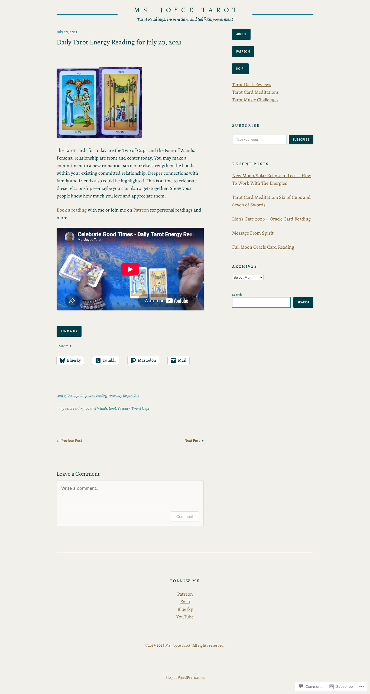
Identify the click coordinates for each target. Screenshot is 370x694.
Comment (184, 516)
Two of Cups (140, 408)
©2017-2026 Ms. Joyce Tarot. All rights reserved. (185, 645)
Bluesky (185, 609)
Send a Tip (69, 331)
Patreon (141, 210)
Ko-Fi (240, 68)
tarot (112, 408)
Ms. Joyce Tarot (186, 10)
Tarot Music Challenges (255, 99)
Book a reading (72, 210)
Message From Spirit (253, 233)
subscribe (301, 139)
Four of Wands (96, 408)
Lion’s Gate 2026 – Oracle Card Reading (271, 219)
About (241, 34)
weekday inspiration (124, 395)
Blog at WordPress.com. (185, 677)
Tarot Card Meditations (255, 92)
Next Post (192, 441)
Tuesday (124, 408)
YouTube (185, 617)
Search (237, 294)
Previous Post (71, 441)
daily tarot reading (94, 395)
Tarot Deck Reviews (251, 84)
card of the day (67, 395)
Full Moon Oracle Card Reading (263, 247)
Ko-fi (185, 601)
